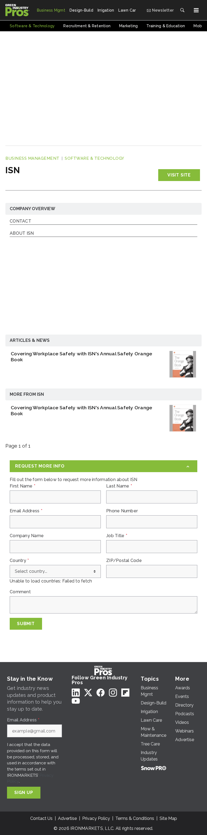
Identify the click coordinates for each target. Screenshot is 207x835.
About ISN (22, 233)
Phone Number (122, 511)
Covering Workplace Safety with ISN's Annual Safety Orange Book (81, 356)
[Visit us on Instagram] (113, 692)
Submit (26, 623)
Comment (20, 592)
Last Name (119, 486)
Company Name (27, 536)
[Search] (182, 10)
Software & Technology (94, 158)
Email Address (26, 511)
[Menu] (196, 10)
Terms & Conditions (134, 818)
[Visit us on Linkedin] (76, 692)
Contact (20, 221)
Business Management (32, 158)
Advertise (67, 818)
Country (19, 560)
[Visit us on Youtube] (76, 701)
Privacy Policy (96, 818)
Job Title (116, 536)
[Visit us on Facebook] (100, 692)
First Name (22, 486)
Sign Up (23, 792)
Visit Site (179, 175)
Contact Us (41, 818)
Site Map (168, 818)
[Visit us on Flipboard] (125, 692)
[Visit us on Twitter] (88, 692)
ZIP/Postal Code (124, 560)
